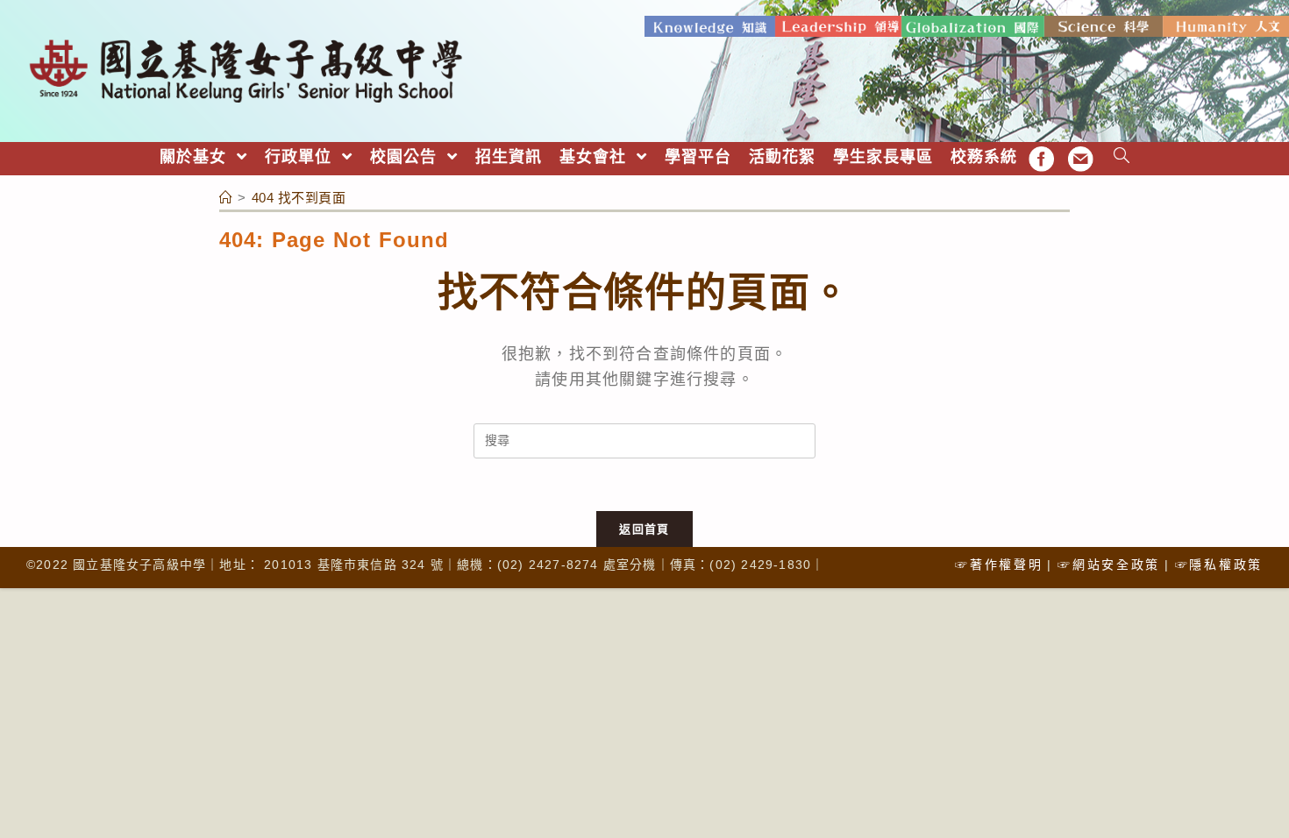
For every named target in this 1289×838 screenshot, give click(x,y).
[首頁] (226, 197)
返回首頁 (644, 529)
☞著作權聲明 (999, 564)
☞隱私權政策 (1219, 564)
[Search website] (1122, 157)
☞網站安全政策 (1109, 564)
